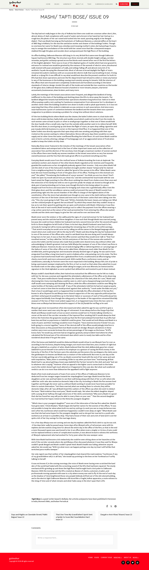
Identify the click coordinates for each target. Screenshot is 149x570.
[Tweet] (111, 506)
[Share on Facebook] (107, 506)
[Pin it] (115, 506)
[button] (67, 4)
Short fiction (19, 10)
